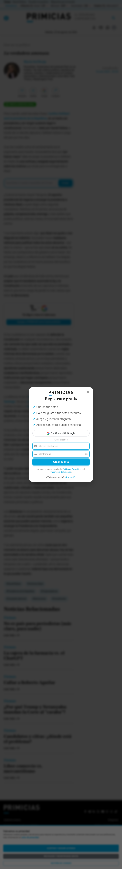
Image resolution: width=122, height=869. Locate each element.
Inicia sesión (70, 477)
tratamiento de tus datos (61, 472)
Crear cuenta (61, 462)
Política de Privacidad (71, 469)
